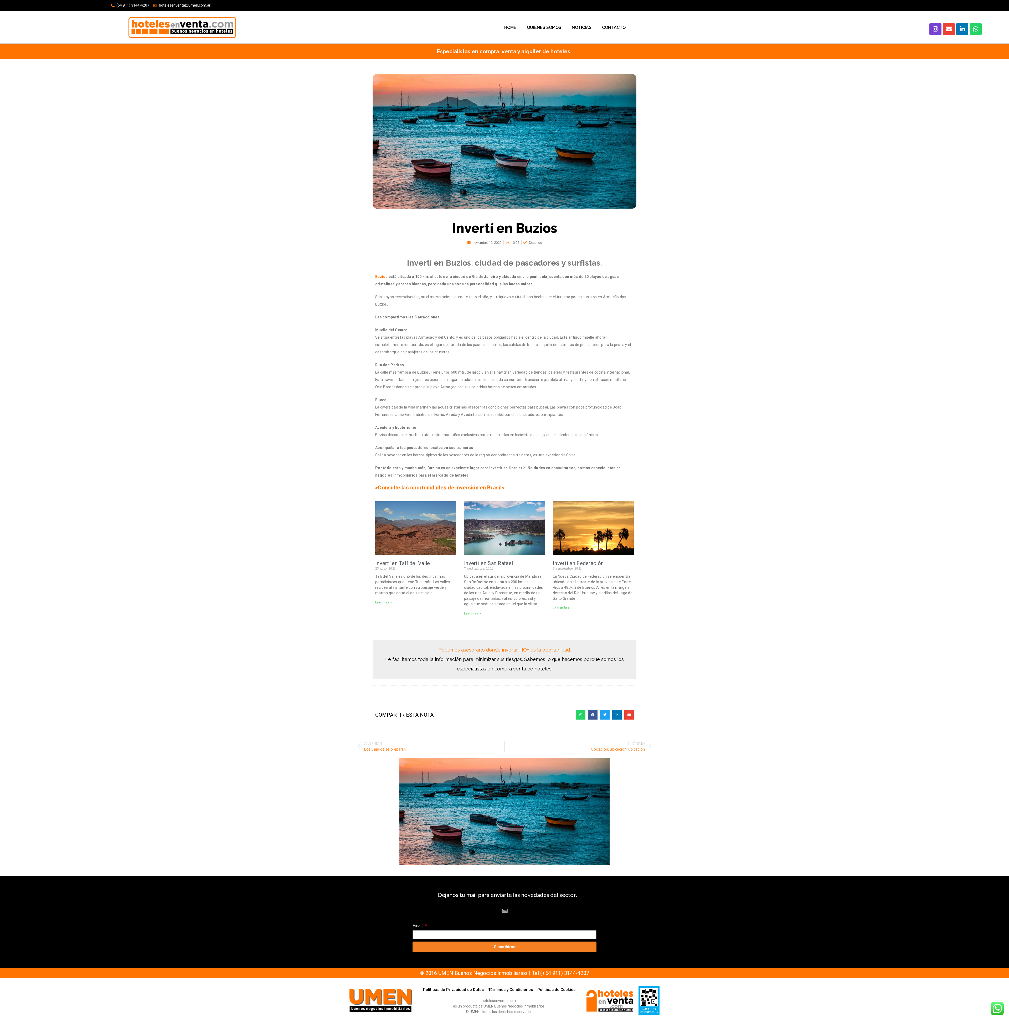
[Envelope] (949, 29)
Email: (418, 925)
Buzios (381, 277)
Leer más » (383, 602)
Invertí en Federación (578, 563)
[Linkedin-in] (962, 29)
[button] (580, 715)
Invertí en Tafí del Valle (402, 563)
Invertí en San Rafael (488, 563)
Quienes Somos (544, 27)
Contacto (614, 27)
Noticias (581, 27)
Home (510, 27)
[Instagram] (935, 29)
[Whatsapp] (976, 29)
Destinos (535, 243)
